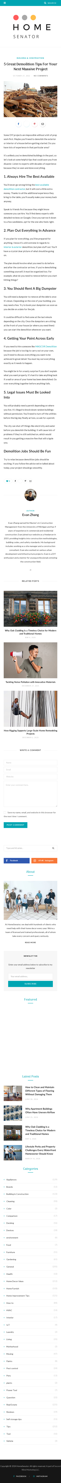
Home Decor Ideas (15, 1281)
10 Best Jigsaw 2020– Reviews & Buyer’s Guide (30, 1187)
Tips (8, 1426)
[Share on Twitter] (26, 124)
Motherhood (12, 1346)
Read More (30, 942)
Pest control (12, 1368)
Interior (9, 1317)
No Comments (41, 76)
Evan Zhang (30, 515)
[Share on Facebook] (18, 124)
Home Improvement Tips (17, 1295)
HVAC (9, 1310)
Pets (8, 1375)
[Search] (45, 3)
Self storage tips (14, 1419)
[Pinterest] (35, 124)
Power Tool (30, 1243)
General (10, 1266)
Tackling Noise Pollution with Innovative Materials (31, 682)
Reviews (10, 1412)
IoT (8, 1325)
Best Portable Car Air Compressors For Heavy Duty (30, 1250)
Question (10, 1397)
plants (9, 1383)
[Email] (43, 124)
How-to (9, 1303)
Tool (30, 1179)
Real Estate (11, 1404)
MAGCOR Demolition (46, 346)
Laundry (10, 1332)
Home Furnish (12, 1288)
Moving (9, 1354)
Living (9, 1339)
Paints (9, 1361)
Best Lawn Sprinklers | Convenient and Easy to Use (30, 1123)
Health (9, 1274)
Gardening (30, 1052)
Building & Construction (30, 58)
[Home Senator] (30, 26)
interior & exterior (13, 247)
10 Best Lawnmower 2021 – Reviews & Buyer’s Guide (30, 1060)
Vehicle (9, 1441)
